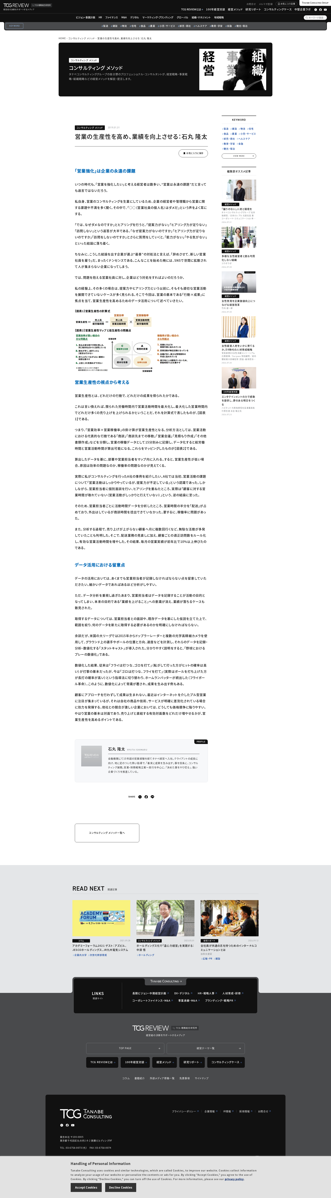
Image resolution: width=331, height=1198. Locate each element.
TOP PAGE (125, 1048)
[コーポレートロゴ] (165, 981)
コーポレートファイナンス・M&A (151, 1000)
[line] (152, 797)
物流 (124, 25)
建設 (115, 25)
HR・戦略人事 (206, 993)
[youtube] (72, 1125)
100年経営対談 (215, 9)
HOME (62, 38)
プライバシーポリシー (184, 1111)
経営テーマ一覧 (206, 1048)
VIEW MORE (239, 156)
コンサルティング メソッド (81, 38)
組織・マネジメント (201, 17)
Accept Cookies (86, 1187)
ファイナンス (111, 17)
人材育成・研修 (231, 993)
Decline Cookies (120, 1187)
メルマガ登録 (266, 4)
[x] (140, 797)
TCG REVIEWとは (191, 9)
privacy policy (234, 1179)
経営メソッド (235, 9)
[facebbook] (146, 797)
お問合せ (251, 4)
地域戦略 (219, 17)
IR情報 (227, 1111)
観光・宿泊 (242, 25)
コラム (126, 1078)
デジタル (134, 17)
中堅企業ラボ (302, 9)
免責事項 (184, 1078)
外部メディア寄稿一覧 (162, 1078)
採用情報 (244, 1111)
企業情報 (209, 1111)
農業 (152, 25)
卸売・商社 (185, 25)
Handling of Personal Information (101, 1163)
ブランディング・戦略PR (219, 1000)
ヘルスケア (201, 25)
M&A (124, 17)
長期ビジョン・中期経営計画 (149, 993)
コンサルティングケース (278, 9)
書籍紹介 (139, 1078)
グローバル (182, 17)
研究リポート (253, 9)
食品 (143, 25)
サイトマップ (202, 1078)
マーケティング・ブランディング (157, 17)
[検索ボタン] (306, 17)
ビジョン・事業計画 (85, 17)
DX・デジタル (182, 993)
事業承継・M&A (187, 1000)
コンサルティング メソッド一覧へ (107, 832)
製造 (105, 25)
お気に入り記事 (287, 3)
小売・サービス (167, 25)
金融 (229, 25)
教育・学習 (217, 25)
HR (100, 17)
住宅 (134, 25)
